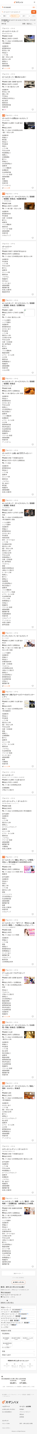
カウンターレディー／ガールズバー (15, 1149)
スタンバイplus (6, 1423)
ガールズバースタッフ (10, 31)
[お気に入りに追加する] (33, 68)
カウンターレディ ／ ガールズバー (14, 801)
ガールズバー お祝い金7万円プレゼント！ (17, 453)
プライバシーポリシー (25, 1412)
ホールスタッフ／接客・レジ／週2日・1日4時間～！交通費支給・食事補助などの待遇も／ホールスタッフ (18, 1203)
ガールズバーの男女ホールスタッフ (15, 118)
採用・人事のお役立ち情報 (26, 1423)
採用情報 (22, 1417)
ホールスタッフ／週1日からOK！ (14, 77)
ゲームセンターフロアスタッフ (13, 973)
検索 (34, 12)
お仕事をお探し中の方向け (8, 1409)
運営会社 (22, 1414)
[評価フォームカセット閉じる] (34, 1360)
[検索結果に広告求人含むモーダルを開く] (5, 23)
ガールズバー (7, 247)
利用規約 (22, 1409)
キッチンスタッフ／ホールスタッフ (15, 636)
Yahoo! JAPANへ (6, 1428)
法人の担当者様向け (7, 1412)
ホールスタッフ (7, 775)
